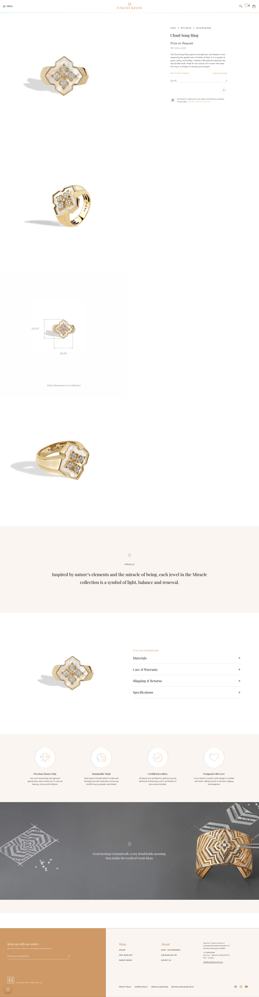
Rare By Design (125, 960)
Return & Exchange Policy (182, 987)
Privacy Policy (125, 987)
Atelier (122, 950)
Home (173, 28)
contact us (166, 960)
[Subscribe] (67, 956)
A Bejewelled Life (169, 955)
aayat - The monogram (170, 950)
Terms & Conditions (159, 987)
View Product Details (179, 73)
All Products (186, 28)
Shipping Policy (141, 987)
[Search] (241, 6)
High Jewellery (126, 955)
